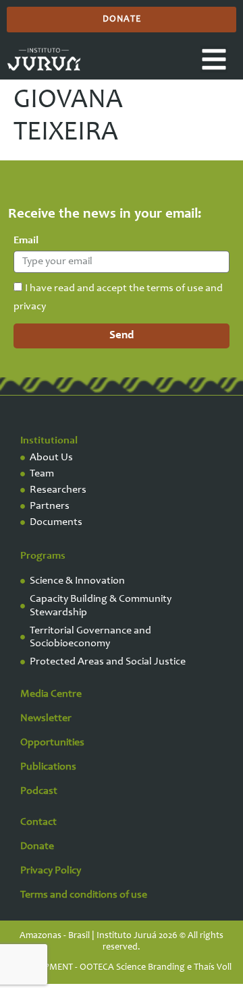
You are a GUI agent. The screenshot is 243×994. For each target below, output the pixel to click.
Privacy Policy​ (50, 870)
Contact (38, 822)
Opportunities (52, 742)
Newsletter (46, 718)
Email (26, 240)
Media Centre (51, 694)
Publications (48, 767)
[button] (213, 59)
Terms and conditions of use (83, 895)
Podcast (38, 791)
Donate (37, 846)
